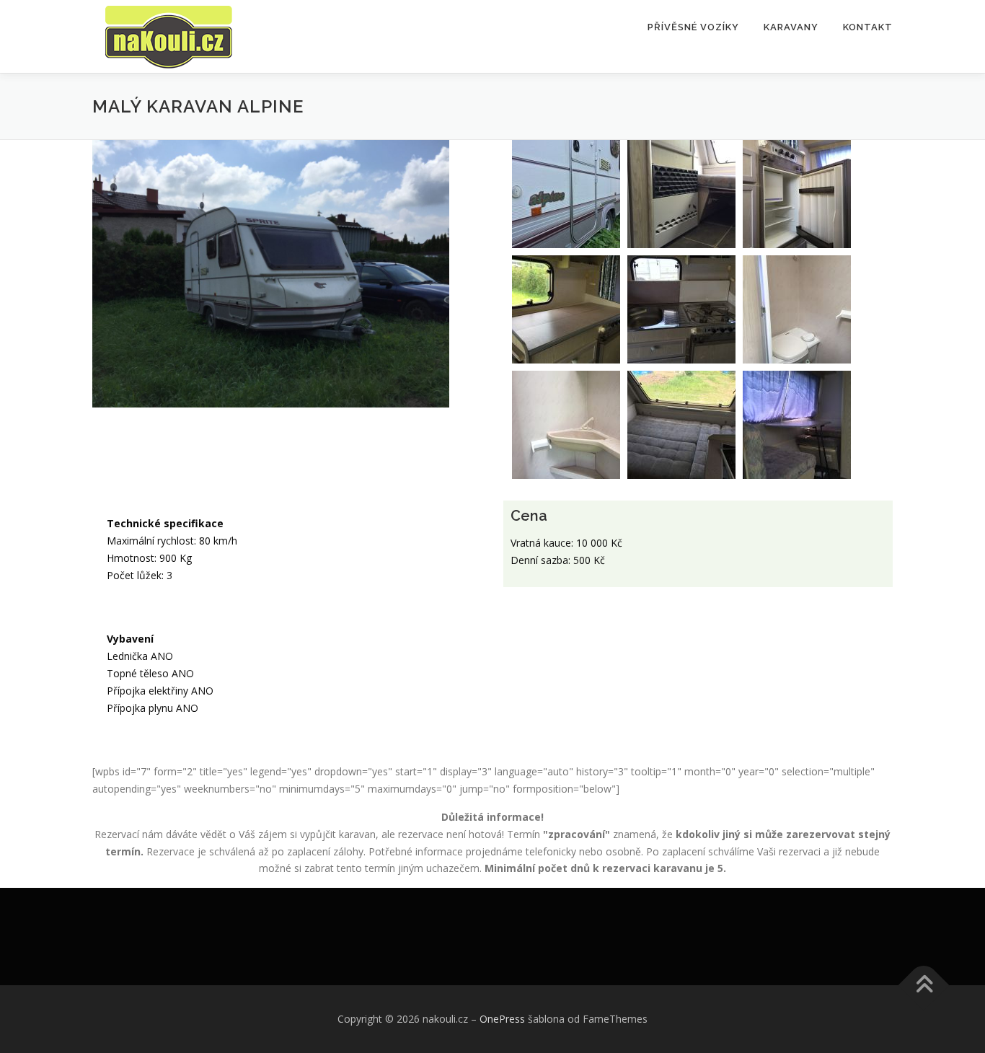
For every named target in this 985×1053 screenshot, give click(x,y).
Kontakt (868, 27)
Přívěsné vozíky (693, 27)
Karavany (791, 27)
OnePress (502, 1019)
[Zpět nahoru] (924, 985)
